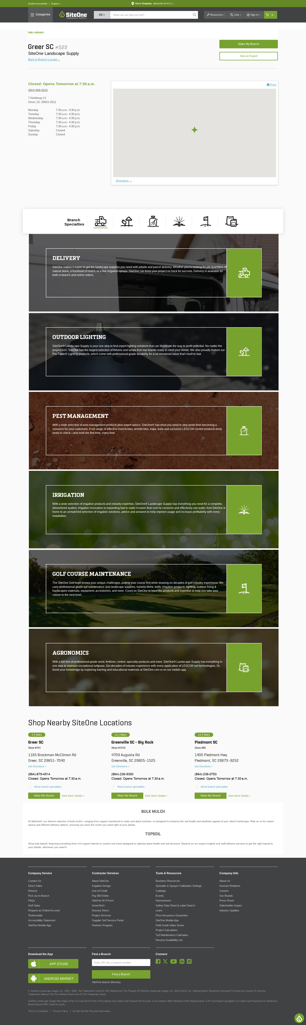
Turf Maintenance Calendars (172, 935)
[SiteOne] (73, 18)
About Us (224, 881)
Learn (159, 910)
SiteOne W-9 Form (103, 900)
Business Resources (168, 881)
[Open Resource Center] (299, 1018)
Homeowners (163, 900)
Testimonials (35, 915)
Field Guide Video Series (170, 925)
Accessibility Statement (41, 920)
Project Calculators (167, 930)
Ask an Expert (248, 56)
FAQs (31, 900)
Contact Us (34, 881)
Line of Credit (99, 890)
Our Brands (226, 895)
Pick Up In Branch (38, 895)
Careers (224, 890)
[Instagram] (190, 962)
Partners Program (102, 925)
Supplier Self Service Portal (107, 920)
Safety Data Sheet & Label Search (175, 905)
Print (273, 84)
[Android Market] (57, 978)
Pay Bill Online (100, 895)
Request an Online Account (44, 910)
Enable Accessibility (37, 3)
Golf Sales (34, 905)
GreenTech (98, 905)
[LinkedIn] (183, 962)
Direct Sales (35, 885)
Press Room (226, 900)
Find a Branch (101, 954)
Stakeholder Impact (230, 905)
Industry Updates (229, 910)
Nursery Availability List (169, 940)
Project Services (101, 915)
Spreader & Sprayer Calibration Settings (179, 885)
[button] (56, 3)
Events (160, 895)
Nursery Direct (100, 910)
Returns (32, 890)
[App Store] (57, 963)
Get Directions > (37, 766)
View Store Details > (73, 795)
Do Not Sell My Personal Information (91, 1011)
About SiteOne (100, 881)
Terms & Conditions (38, 1011)
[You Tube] (174, 962)
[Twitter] (166, 962)
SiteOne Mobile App (39, 925)
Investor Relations (229, 885)
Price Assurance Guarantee (172, 915)
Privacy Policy (60, 1011)
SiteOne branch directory (106, 982)
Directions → (124, 180)
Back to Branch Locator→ (44, 59)
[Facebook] (159, 962)
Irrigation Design (101, 885)
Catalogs (161, 890)
